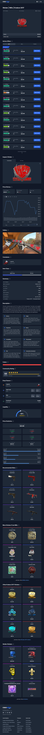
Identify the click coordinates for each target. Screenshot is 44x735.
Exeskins (7, 63)
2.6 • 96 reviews (6, 94)
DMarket (7, 70)
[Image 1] (21, 252)
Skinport (6, 118)
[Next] (39, 243)
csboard (6, 131)
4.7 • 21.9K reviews (7, 107)
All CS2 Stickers (28, 722)
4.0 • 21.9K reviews (7, 73)
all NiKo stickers (25, 580)
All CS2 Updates (29, 731)
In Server (22, 10)
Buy (9, 44)
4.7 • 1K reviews (6, 141)
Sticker (39, 281)
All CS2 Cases (28, 724)
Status (18, 724)
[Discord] (4, 712)
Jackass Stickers (6, 724)
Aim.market (7, 125)
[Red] (22, 364)
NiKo (39, 288)
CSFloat (6, 84)
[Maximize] (40, 163)
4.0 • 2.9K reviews (7, 114)
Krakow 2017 (37, 284)
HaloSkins (7, 145)
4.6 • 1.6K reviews (7, 60)
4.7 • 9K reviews (6, 52)
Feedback (19, 722)
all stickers (25, 699)
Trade (34, 44)
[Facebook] (8, 712)
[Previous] (4, 243)
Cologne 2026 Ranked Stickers (8, 720)
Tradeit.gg (7, 104)
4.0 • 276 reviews (7, 148)
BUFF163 (7, 91)
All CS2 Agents (28, 728)
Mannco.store (8, 111)
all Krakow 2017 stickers (25, 639)
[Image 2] (23, 252)
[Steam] (12, 712)
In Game (6, 10)
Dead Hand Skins (6, 731)
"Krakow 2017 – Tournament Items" (33, 298)
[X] (6, 712)
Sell (22, 44)
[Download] (4, 252)
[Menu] (41, 1)
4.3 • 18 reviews (6, 134)
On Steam (38, 10)
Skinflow (7, 57)
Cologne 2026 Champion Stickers (9, 726)
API (17, 720)
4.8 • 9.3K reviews (7, 87)
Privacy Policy (19, 728)
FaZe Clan (38, 286)
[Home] (6, 2)
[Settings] (37, 1)
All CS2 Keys (28, 726)
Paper (39, 290)
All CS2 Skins (28, 720)
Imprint (18, 731)
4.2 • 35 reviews (6, 66)
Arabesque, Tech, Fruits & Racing (8, 722)
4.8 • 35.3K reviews (7, 121)
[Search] (39, 1)
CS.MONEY (7, 49)
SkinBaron (7, 77)
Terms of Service (20, 726)
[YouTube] (10, 712)
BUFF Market (7, 138)
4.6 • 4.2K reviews (7, 80)
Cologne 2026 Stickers (7, 728)
